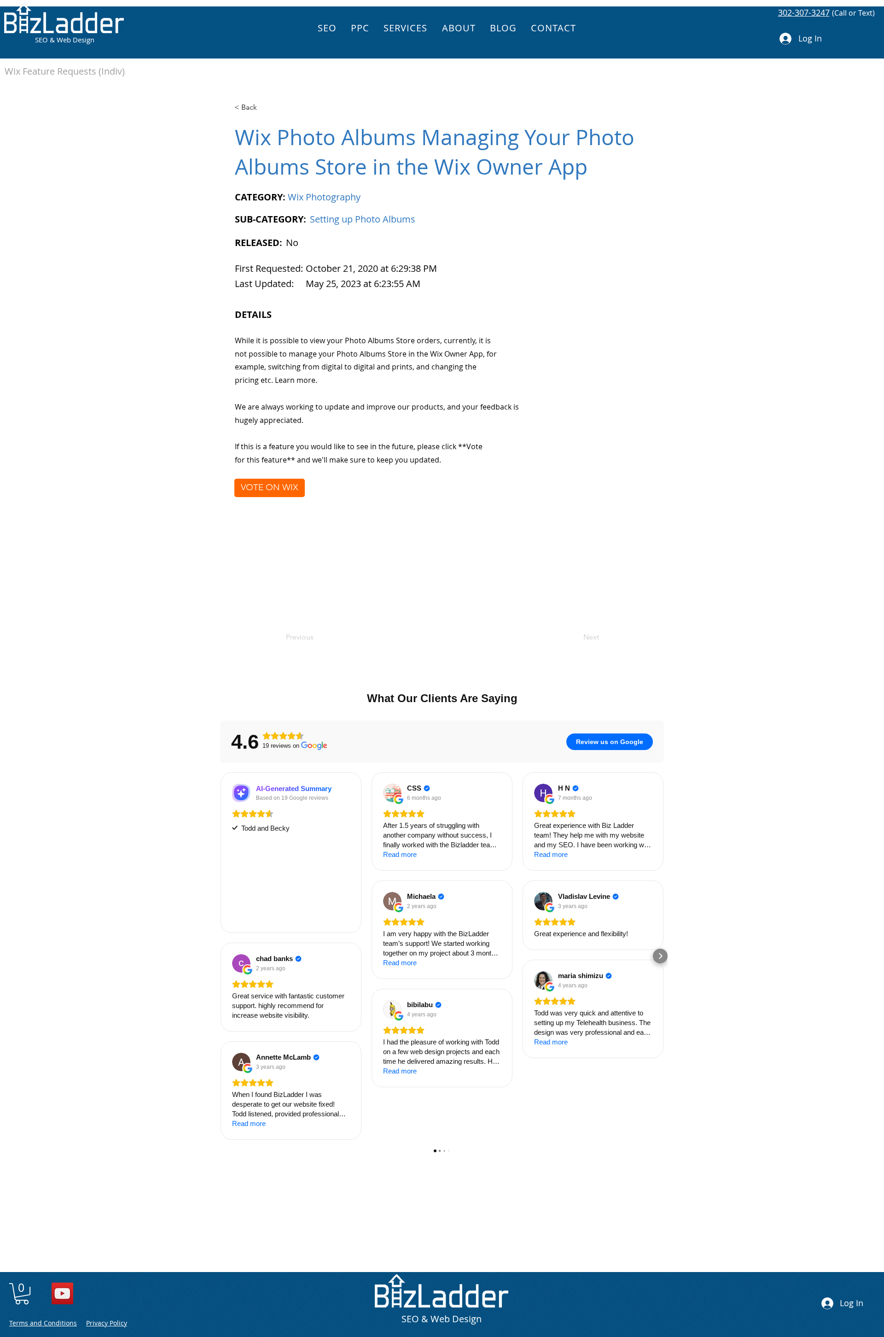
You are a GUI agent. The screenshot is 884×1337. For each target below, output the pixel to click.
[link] (22, 1293)
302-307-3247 (804, 12)
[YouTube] (62, 1293)
